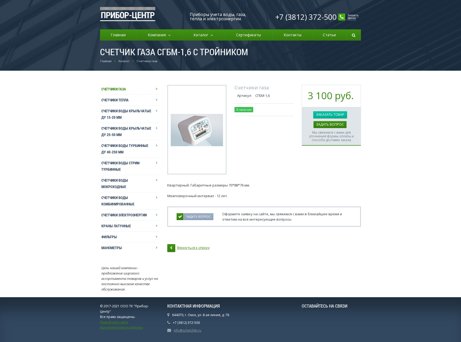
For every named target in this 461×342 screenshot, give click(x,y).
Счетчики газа (113, 89)
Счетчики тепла (115, 99)
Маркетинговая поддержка (121, 327)
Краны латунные (116, 225)
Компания (158, 34)
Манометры (111, 247)
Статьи (329, 34)
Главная (118, 34)
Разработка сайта (114, 322)
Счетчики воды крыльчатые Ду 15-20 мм (126, 114)
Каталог (201, 34)
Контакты (292, 34)
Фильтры (109, 236)
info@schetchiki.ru (187, 330)
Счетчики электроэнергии (124, 214)
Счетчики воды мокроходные (114, 183)
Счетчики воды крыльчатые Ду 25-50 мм (126, 131)
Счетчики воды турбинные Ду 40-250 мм (124, 148)
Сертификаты (248, 34)
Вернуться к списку (193, 247)
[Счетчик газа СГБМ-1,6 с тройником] (197, 129)
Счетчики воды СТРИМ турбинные (120, 166)
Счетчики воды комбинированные (117, 200)
